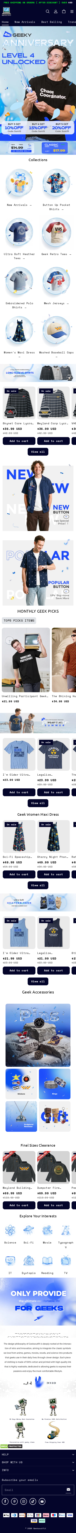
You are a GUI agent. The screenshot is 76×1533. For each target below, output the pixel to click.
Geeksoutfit (39, 1528)
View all (38, 452)
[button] (72, 11)
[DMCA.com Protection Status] (11, 1447)
